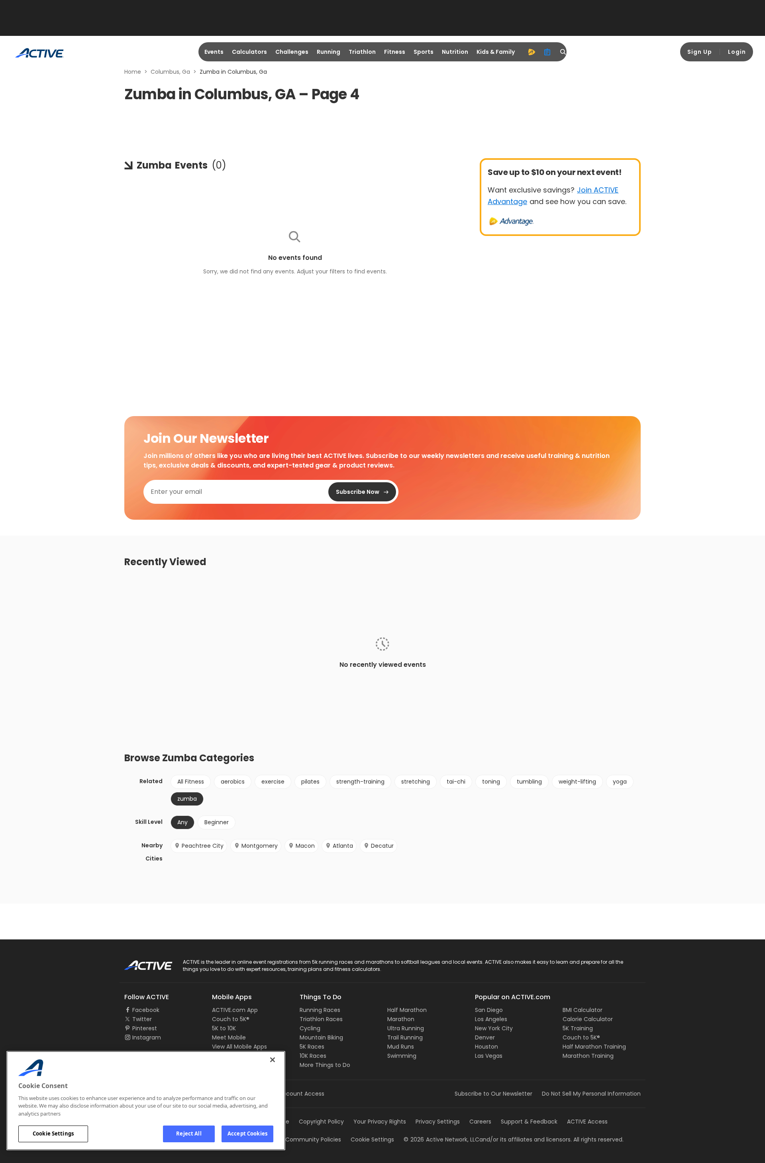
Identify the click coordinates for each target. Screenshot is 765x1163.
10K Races (313, 1056)
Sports (424, 52)
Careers (480, 1122)
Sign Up (699, 52)
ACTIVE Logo (141, 963)
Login (737, 52)
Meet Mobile (229, 1037)
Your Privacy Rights (379, 1122)
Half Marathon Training (594, 1047)
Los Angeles (491, 1019)
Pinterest (144, 1028)
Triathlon (362, 52)
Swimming (401, 1056)
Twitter (142, 1019)
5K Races (312, 1047)
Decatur (382, 846)
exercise (272, 782)
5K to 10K (224, 1028)
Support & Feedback (529, 1122)
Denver (485, 1037)
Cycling (310, 1028)
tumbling (529, 782)
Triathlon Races (321, 1019)
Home (132, 72)
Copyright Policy (321, 1122)
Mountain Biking (321, 1037)
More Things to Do (325, 1065)
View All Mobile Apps (239, 1047)
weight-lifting (577, 782)
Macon (305, 846)
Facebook (145, 1010)
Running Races (320, 1010)
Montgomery (259, 846)
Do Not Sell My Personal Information (591, 1094)
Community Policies (313, 1139)
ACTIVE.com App (235, 1010)
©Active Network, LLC (441, 1139)
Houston (486, 1047)
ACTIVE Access (587, 1122)
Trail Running (405, 1037)
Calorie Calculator (588, 1019)
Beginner (216, 822)
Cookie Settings (53, 1133)
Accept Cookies (247, 1133)
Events (214, 52)
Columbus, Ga (170, 72)
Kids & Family (496, 52)
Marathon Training (588, 1056)
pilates (310, 782)
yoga (620, 782)
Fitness (394, 52)
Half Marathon (407, 1010)
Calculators (249, 52)
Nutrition (455, 52)
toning (491, 782)
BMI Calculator (582, 1010)
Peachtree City (203, 846)
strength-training (360, 782)
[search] (563, 52)
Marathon (400, 1019)
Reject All (188, 1133)
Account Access (301, 1094)
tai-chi (456, 782)
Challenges (291, 52)
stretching (415, 782)
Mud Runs (400, 1047)
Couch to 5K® (230, 1019)
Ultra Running (405, 1028)
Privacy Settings (438, 1122)
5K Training (578, 1028)
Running (328, 52)
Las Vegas (488, 1056)
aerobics (233, 782)
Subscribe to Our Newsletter (493, 1094)
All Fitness (190, 782)
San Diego (489, 1010)
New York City (494, 1028)
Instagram (146, 1037)
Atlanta (343, 846)
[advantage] (531, 52)
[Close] (272, 1060)
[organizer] (547, 52)
